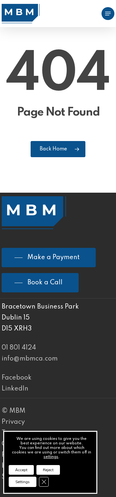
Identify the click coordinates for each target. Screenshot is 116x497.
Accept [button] (21, 469)
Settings (22, 481)
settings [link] (51, 457)
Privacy (13, 422)
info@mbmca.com (30, 359)
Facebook (17, 378)
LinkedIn (15, 389)
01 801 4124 (19, 348)
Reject (48, 469)
